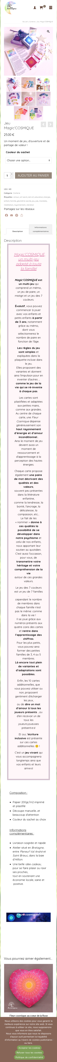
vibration (30, 205)
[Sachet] (21, 113)
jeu (33, 201)
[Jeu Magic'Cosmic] (13, 98)
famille (13, 201)
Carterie (16, 193)
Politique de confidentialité (29, 1057)
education (39, 197)
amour (16, 197)
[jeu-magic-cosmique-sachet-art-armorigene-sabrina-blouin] (28, 84)
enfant (7, 201)
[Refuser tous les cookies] (53, 1039)
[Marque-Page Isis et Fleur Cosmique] (50, 124)
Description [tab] (18, 231)
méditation (8, 205)
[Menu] (51, 8)
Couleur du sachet (18, 152)
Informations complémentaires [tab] (41, 229)
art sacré (23, 197)
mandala (43, 201)
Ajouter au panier (33, 175)
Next (50, 998)
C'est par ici (28, 925)
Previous (7, 998)
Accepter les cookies (29, 1048)
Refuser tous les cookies (29, 1052)
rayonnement (19, 205)
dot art (31, 197)
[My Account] (35, 8)
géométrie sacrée (24, 201)
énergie (47, 197)
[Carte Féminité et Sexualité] (43, 124)
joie (36, 201)
